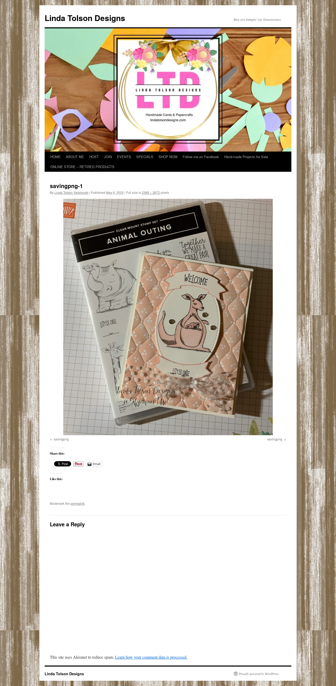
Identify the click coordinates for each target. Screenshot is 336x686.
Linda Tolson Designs (85, 17)
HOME (55, 156)
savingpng (61, 439)
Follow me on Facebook (201, 156)
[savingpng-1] (168, 317)
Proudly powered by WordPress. (259, 674)
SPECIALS (144, 156)
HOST (94, 156)
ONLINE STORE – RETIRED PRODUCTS (82, 166)
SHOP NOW (168, 156)
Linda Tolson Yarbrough (71, 192)
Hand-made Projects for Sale (246, 156)
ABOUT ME (75, 156)
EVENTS (124, 156)
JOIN (108, 156)
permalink (77, 503)
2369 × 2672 (151, 192)
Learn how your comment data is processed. (151, 657)
